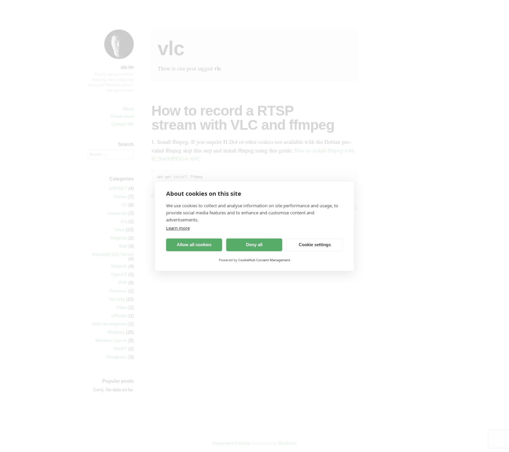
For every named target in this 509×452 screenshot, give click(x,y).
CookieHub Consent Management (264, 260)
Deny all (254, 244)
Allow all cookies (194, 244)
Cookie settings (315, 244)
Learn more (178, 228)
